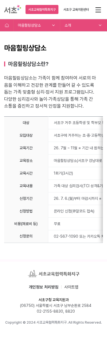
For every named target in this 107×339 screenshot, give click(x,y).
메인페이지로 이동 (7, 25)
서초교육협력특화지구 (42, 10)
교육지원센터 (76, 10)
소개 (67, 25)
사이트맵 (71, 287)
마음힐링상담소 (29, 25)
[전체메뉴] (98, 9)
